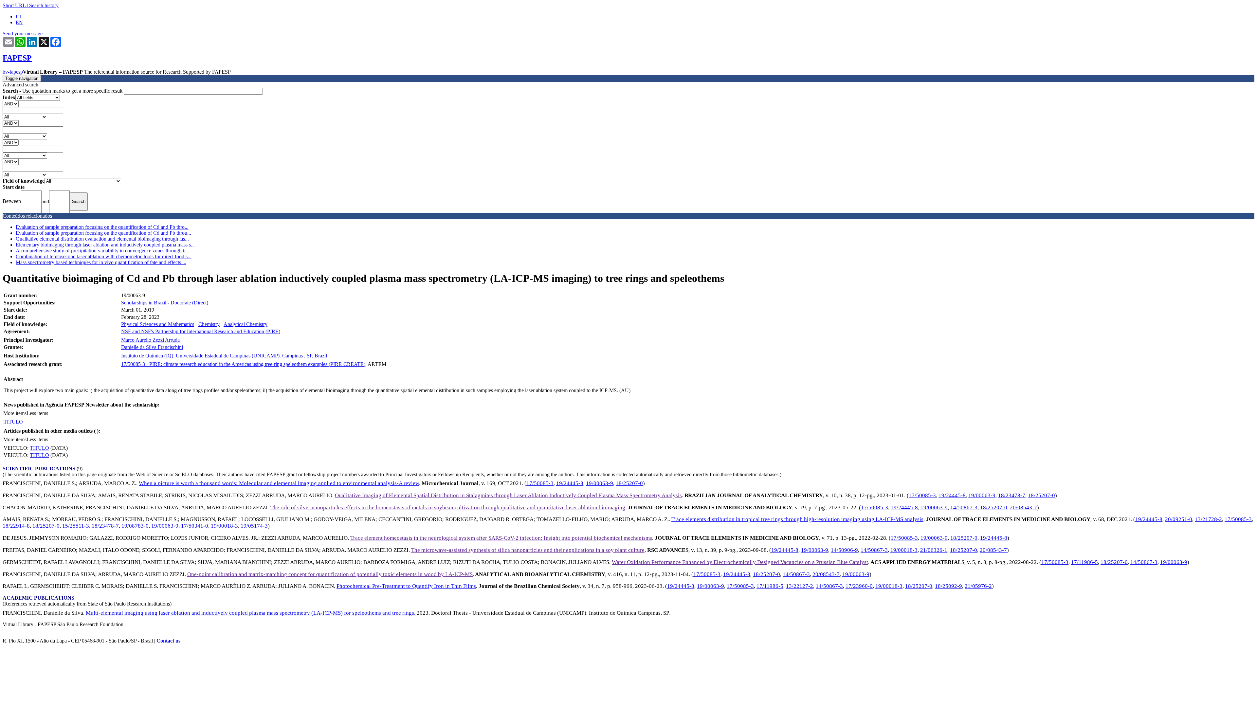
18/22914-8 (16, 526)
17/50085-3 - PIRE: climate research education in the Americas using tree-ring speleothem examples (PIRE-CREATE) (243, 364)
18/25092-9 (948, 586)
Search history (44, 5)
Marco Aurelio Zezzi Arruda (150, 340)
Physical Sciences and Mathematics (157, 324)
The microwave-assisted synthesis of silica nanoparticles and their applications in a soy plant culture (528, 550)
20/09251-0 (1178, 519)
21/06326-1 (933, 550)
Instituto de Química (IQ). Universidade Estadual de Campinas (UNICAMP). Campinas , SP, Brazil (224, 355)
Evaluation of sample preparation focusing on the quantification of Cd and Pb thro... (102, 227)
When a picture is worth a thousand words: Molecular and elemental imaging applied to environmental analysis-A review (279, 483)
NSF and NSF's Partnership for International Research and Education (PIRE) (200, 331)
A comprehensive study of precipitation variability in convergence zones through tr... (103, 250)
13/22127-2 (799, 586)
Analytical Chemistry (245, 324)
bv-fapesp (13, 72)
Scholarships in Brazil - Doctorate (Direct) (164, 302)
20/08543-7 (1023, 507)
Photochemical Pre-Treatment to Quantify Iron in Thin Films (406, 586)
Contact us (168, 641)
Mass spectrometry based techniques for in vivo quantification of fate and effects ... (101, 262)
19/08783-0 (135, 526)
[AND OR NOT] (11, 103)
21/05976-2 (978, 586)
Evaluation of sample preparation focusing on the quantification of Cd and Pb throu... (103, 233)
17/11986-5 (1084, 562)
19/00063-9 (599, 483)
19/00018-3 (224, 526)
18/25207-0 (629, 483)
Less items (37, 413)
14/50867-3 (963, 507)
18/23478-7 (1011, 495)
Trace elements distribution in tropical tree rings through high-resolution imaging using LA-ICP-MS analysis (797, 519)
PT (19, 16)
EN (19, 22)
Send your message (23, 33)
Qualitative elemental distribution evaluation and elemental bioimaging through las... (102, 239)
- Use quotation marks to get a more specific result (63, 91)
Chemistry (209, 324)
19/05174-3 (254, 526)
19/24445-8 (569, 483)
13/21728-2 (1208, 519)
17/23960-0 (859, 586)
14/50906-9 (844, 550)
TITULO (13, 422)
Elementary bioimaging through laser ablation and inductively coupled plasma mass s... (105, 244)
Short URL (14, 5)
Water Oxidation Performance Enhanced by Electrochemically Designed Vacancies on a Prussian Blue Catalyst (740, 562)
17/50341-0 (194, 526)
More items (15, 413)
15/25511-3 (75, 526)
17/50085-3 (540, 483)
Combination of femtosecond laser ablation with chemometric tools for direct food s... (103, 256)
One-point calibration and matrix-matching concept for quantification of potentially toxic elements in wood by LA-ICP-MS (330, 574)
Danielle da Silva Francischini (152, 347)
